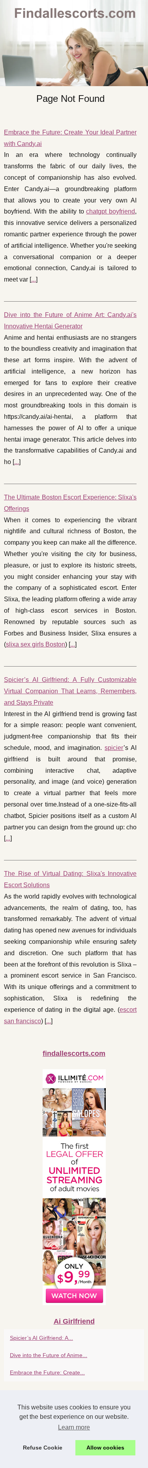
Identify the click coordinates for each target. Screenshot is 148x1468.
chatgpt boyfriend (110, 211)
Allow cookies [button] (105, 1447)
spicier (114, 747)
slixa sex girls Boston (35, 644)
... (33, 279)
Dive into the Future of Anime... (48, 1355)
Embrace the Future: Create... (47, 1372)
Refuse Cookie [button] (42, 1447)
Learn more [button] (74, 1427)
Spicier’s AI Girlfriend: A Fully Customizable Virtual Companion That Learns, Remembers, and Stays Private (70, 691)
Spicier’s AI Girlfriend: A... (41, 1338)
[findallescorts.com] (74, 43)
